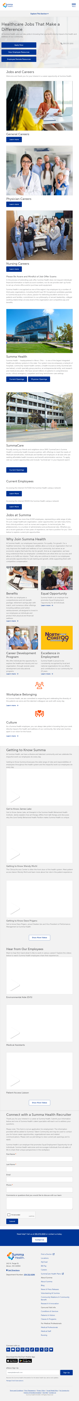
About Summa (46, 1282)
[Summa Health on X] (42, 1350)
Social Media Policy (52, 1390)
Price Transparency (30, 1390)
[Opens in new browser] (12, 1361)
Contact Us (39, 1240)
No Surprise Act (64, 1390)
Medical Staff (46, 1331)
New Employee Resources (18, 52)
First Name (10, 1154)
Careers (44, 1270)
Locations (45, 1258)
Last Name (10, 1164)
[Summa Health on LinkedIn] (8, 1350)
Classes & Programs (48, 1319)
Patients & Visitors (48, 1315)
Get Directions (14, 1270)
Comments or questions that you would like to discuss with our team (33, 1195)
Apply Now (18, 45)
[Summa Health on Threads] (37, 1350)
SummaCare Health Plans (51, 1274)
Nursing (44, 1335)
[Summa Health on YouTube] (13, 1350)
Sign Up (66, 1373)
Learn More (14, 494)
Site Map (45, 1393)
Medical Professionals (49, 1327)
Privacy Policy (41, 1390)
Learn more (14, 139)
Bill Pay (43, 1266)
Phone (8, 1185)
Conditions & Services (49, 1311)
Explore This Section (39, 14)
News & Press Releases (50, 1289)
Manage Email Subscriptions (14, 1381)
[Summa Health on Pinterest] (27, 1350)
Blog (42, 1285)
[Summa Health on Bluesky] (51, 1350)
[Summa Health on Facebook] (18, 1350)
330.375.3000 (40, 1234)
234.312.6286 (29, 1275)
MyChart (44, 1262)
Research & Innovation (50, 1303)
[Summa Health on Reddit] (46, 1350)
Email (8, 1175)
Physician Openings (39, 379)
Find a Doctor (46, 1254)
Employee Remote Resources (19, 59)
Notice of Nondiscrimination (32, 1393)
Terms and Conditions (16, 1390)
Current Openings (16, 379)
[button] (74, 5)
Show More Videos (39, 938)
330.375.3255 (68, 44)
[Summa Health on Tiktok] (32, 1350)
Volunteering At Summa (50, 1293)
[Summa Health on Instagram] (23, 1350)
